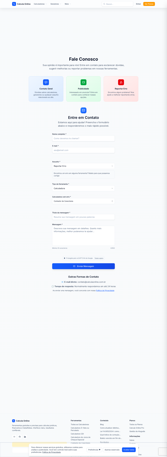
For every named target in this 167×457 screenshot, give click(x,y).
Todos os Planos (135, 424)
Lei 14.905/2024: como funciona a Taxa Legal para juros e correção (111, 431)
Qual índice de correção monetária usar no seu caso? (111, 435)
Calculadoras (39, 4)
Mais (67, 4)
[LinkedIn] (25, 437)
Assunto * (56, 162)
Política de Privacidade (105, 290)
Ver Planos (149, 4)
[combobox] (83, 166)
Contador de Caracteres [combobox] (63, 201)
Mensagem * (57, 224)
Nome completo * (59, 134)
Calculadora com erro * (61, 197)
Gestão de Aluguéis (137, 431)
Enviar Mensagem (85, 266)
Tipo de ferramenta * (60, 184)
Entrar (138, 4)
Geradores (54, 4)
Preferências (94, 450)
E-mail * (55, 146)
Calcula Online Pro (136, 428)
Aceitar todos (128, 450)
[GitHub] (19, 437)
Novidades (104, 442)
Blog (102, 424)
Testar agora (99, 258)
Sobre (131, 440)
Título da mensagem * (61, 213)
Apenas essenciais (112, 450)
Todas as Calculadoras (80, 424)
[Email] (14, 437)
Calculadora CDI (77, 434)
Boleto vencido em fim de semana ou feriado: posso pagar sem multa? (110, 438)
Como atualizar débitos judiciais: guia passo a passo (111, 428)
